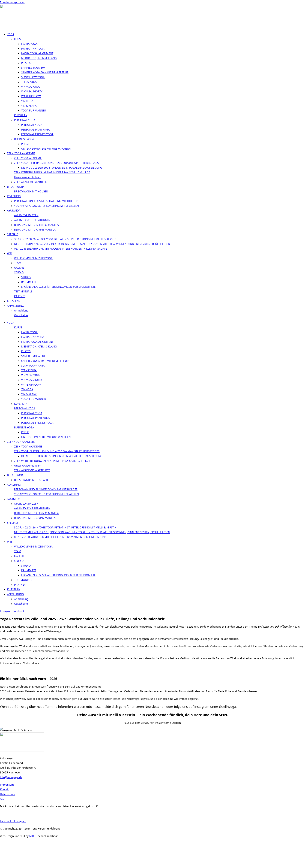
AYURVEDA (13, 210)
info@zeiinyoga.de (11, 777)
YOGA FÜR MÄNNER (33, 110)
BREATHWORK (15, 186)
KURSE (18, 39)
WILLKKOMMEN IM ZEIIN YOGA (33, 258)
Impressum (7, 784)
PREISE (25, 144)
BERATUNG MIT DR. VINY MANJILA (35, 229)
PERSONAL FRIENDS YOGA (37, 134)
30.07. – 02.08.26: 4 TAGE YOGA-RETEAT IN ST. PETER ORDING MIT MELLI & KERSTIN (65, 239)
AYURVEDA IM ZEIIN (26, 215)
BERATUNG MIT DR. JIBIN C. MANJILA (36, 224)
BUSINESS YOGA (24, 139)
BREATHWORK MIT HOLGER (31, 191)
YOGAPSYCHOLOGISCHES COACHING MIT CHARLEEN (46, 205)
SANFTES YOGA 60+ (33, 67)
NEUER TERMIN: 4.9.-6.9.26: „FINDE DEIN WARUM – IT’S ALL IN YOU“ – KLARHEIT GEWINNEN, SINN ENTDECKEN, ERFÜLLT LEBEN (92, 244)
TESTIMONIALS (23, 291)
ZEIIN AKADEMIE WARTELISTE (32, 182)
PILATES (26, 63)
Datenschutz (7, 794)
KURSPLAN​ (13, 301)
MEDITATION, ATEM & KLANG (39, 58)
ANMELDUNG (15, 305)
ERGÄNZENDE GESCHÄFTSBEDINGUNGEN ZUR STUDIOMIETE (58, 286)
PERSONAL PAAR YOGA (35, 129)
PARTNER (19, 296)
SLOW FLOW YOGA (33, 77)
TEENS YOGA (29, 82)
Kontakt (4, 789)
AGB (2, 799)
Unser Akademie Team (27, 177)
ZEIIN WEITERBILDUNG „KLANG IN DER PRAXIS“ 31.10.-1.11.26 (52, 172)
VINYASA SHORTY (31, 91)
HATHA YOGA (29, 44)
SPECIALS (12, 234)
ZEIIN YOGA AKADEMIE (21, 153)
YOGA (10, 34)
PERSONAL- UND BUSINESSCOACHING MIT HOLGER (45, 201)
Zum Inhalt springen (12, 2)
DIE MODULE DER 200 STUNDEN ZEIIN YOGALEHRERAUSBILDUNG (61, 167)
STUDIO (19, 272)
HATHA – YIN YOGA (32, 48)
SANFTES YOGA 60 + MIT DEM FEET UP (44, 72)
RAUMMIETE (28, 282)
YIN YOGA (27, 101)
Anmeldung (21, 310)
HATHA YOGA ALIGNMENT (37, 53)
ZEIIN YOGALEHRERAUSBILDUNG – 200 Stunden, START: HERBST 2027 (57, 163)
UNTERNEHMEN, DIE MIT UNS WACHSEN (46, 148)
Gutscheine (21, 315)
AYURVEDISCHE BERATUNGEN (32, 220)
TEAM (17, 263)
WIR (9, 253)
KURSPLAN (20, 115)
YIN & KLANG (29, 105)
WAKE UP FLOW (31, 96)
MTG (32, 836)
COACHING (14, 196)
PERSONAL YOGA (24, 120)
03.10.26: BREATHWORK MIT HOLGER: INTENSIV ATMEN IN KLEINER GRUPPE (60, 248)
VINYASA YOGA (30, 86)
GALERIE (19, 267)
